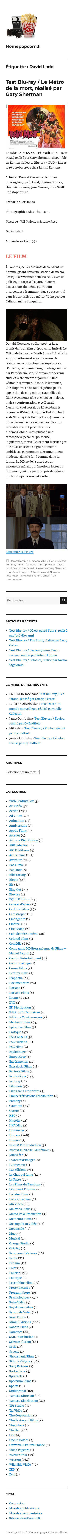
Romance (15, 1332)
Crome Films (18, 968)
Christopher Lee (46, 564)
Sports (13, 1386)
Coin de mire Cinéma (23, 933)
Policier (14, 1273)
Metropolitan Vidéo (23, 1223)
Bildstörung (17, 874)
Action (13, 811)
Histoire (15, 1120)
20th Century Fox (21, 801)
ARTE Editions (19, 850)
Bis (11, 884)
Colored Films (19, 938)
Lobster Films (19, 1194)
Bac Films (16, 865)
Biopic (13, 879)
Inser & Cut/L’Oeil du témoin (29, 1150)
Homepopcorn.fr (23, 46)
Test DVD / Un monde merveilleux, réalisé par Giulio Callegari (35, 708)
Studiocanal (17, 1391)
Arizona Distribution (23, 840)
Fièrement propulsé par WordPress (47, 1532)
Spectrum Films (20, 1381)
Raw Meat (25, 575)
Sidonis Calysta (19, 1361)
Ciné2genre (17, 919)
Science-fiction (20, 1341)
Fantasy (14, 1081)
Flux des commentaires (25, 1513)
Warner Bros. (18, 1454)
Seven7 (14, 1351)
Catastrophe (17, 914)
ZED (12, 1469)
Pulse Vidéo (17, 1302)
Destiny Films (19, 973)
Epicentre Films (20, 1027)
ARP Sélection (19, 845)
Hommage (16, 1130)
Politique (15, 1278)
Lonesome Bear (20, 1199)
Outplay (14, 1248)
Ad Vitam (15, 816)
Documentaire (19, 983)
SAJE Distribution (21, 1337)
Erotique (15, 1032)
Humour (15, 1140)
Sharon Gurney (40, 575)
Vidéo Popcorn (19, 1450)
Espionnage (17, 1051)
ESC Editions (18, 1042)
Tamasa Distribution (23, 1400)
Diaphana (16, 978)
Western (15, 1459)
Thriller (20, 564)
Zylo (12, 1474)
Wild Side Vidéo (20, 1464)
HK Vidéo (15, 1125)
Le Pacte (15, 1179)
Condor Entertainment (25, 958)
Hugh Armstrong (15, 572)
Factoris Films (19, 1071)
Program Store (19, 1292)
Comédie (15, 943)
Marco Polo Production (25, 1214)
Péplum (14, 1263)
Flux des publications (24, 1508)
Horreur (53, 560)
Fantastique (17, 1076)
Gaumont (16, 1106)
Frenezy (15, 1101)
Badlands (15, 870)
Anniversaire (18, 825)
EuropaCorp (17, 1056)
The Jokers (16, 1425)
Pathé (13, 1258)
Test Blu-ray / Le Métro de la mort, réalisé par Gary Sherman (35, 88)
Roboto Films (18, 1327)
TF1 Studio (16, 1405)
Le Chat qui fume (21, 1174)
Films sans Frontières (24, 1091)
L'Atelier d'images (22, 1160)
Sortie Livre (17, 1371)
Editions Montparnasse (25, 1017)
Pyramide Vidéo (20, 1312)
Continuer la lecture (19, 551)
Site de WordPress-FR (24, 1518)
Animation (16, 820)
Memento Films (20, 1219)
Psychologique (19, 1297)
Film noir (15, 1086)
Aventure (15, 860)
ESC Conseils (18, 1037)
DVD (12, 1002)
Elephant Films (19, 1022)
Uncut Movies (19, 1440)
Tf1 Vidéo (15, 1410)
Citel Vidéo (16, 929)
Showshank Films (21, 1356)
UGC (12, 1435)
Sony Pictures (18, 1366)
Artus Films (17, 855)
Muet (13, 1233)
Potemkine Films (21, 1282)
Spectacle (16, 1376)
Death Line (19, 568)
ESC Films (16, 1047)
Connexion (17, 1503)
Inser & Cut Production (25, 1145)
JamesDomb (18, 560)
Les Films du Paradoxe (25, 1184)
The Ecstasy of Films (23, 1420)
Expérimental (18, 1061)
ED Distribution (20, 1007)
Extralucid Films (20, 1066)
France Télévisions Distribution (31, 1096)
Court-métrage (20, 963)
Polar (12, 1268)
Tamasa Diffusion (21, 1396)
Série (12, 1346)
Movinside (16, 1228)
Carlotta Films (19, 909)
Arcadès (14, 835)
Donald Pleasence (37, 568)
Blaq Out (15, 889)
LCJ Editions (17, 1169)
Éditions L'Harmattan (24, 1012)
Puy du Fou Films (21, 1307)
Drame (14, 997)
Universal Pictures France (27, 1445)
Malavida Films (19, 1209)
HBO (12, 1115)
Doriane (14, 988)
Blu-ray (32, 564)
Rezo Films (17, 1317)
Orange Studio (19, 1243)
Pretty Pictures (19, 1287)
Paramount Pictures (23, 1253)
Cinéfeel (15, 924)
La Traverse (17, 1164)
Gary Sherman (57, 568)
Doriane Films (19, 992)
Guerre (14, 1110)
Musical (14, 1238)
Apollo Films (18, 830)
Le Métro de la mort (37, 572)
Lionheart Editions (22, 1189)
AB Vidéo (15, 806)
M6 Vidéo (16, 1204)
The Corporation (20, 1415)
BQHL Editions (19, 899)
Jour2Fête (16, 1155)
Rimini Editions (20, 1322)
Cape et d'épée (19, 904)
